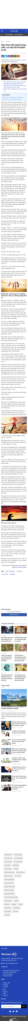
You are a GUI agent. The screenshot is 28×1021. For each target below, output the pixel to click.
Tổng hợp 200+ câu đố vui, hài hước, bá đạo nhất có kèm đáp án (19, 768)
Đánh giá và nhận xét (14, 614)
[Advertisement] (14, 14)
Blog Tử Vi (6, 904)
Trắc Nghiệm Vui (8, 854)
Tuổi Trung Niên (10, 571)
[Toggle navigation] (26, 31)
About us (5, 995)
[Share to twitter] (5, 56)
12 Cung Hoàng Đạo (9, 879)
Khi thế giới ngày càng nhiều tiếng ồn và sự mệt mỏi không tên (7, 639)
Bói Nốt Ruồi (16, 865)
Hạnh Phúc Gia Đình (9, 872)
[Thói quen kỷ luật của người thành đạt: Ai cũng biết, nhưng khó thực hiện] (7, 667)
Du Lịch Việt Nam (18, 861)
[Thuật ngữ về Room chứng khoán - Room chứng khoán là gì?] (6, 778)
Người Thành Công (8, 883)
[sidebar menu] (2, 31)
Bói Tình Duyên (8, 861)
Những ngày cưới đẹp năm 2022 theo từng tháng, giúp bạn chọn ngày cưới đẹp (19, 750)
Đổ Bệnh (12, 574)
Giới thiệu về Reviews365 (9, 972)
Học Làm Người (18, 854)
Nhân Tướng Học (8, 876)
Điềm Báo (13, 904)
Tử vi (4, 988)
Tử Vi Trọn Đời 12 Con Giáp (11, 897)
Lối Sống (19, 571)
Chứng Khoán (16, 907)
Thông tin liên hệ (7, 975)
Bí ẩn (4, 990)
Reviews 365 (6, 983)
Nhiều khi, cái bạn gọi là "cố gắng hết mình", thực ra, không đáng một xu (12, 98)
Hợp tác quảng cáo (8, 974)
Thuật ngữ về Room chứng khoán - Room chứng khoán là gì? (19, 778)
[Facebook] (10, 1011)
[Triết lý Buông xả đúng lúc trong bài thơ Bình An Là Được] (21, 629)
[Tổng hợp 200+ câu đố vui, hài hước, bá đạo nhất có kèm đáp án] (6, 769)
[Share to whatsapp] (15, 56)
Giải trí (4, 993)
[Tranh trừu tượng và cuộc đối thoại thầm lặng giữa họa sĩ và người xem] (7, 647)
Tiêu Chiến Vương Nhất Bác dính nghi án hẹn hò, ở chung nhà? (19, 787)
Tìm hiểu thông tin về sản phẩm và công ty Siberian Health (13, 707)
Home (2, 41)
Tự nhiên (5, 986)
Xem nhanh (6, 95)
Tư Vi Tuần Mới (8, 868)
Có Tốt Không (7, 911)
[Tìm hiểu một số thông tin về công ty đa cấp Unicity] (6, 733)
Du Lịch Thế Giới (18, 858)
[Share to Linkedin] (8, 56)
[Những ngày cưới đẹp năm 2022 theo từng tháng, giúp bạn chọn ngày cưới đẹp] (6, 751)
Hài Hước (16, 900)
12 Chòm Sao (7, 907)
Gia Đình (16, 868)
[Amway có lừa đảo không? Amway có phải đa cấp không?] (6, 742)
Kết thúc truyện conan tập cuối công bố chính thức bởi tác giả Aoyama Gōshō (19, 723)
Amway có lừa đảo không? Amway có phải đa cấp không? (19, 741)
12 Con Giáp (18, 876)
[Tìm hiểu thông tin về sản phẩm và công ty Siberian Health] (14, 697)
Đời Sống (8, 41)
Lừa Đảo (20, 904)
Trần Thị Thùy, (21, 567)
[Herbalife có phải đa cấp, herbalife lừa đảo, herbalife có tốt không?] (6, 760)
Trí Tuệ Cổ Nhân (8, 858)
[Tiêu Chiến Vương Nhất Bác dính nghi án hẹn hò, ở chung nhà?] (6, 787)
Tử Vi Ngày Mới (8, 900)
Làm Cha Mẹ (7, 865)
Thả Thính (15, 911)
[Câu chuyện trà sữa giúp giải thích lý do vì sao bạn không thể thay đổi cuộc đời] (21, 667)
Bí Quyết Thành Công (9, 886)
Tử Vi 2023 (7, 915)
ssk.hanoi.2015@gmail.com (10, 963)
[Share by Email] (18, 56)
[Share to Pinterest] (12, 56)
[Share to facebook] (2, 56)
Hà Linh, (14, 567)
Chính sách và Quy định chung (11, 970)
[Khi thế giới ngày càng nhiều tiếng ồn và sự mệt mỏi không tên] (7, 629)
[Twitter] (14, 1011)
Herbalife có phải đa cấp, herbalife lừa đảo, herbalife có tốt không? (19, 759)
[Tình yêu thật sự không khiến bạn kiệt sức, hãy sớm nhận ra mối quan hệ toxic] (21, 647)
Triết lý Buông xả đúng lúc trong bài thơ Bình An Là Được (21, 639)
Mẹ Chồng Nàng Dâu (9, 893)
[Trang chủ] (14, 31)
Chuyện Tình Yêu (20, 872)
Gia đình (5, 992)
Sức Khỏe (5, 574)
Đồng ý (24, 1006)
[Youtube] (17, 1011)
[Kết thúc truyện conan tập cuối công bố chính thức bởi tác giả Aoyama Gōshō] (6, 726)
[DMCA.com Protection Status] (14, 1020)
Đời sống (5, 984)
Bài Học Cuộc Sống (9, 890)
